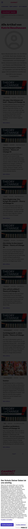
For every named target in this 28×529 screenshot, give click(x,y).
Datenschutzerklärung (7, 517)
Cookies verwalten (6, 519)
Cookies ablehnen (21, 524)
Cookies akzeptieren (7, 524)
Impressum (20, 517)
